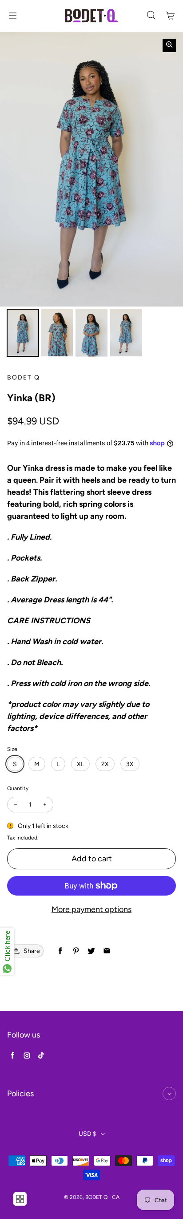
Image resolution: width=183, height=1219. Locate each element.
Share (32, 951)
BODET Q (96, 1197)
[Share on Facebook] (60, 951)
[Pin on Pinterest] (75, 951)
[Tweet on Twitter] (91, 951)
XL (80, 764)
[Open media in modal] (169, 45)
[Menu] (12, 15)
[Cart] (170, 15)
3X (130, 764)
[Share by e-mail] (106, 951)
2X (105, 764)
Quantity (17, 788)
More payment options (91, 909)
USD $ (87, 1134)
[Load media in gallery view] (23, 333)
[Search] (151, 15)
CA (115, 1197)
